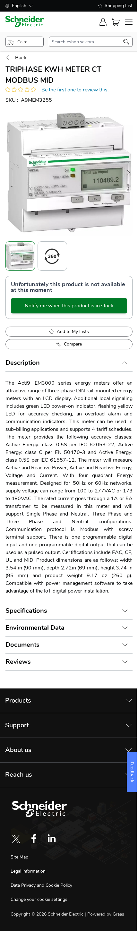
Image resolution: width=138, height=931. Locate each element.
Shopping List (119, 6)
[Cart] (116, 22)
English (19, 6)
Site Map (19, 857)
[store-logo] (24, 21)
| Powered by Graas (104, 914)
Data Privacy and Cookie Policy (41, 885)
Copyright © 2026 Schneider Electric (48, 914)
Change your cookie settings (39, 899)
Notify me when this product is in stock (69, 305)
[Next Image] (128, 172)
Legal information (28, 871)
